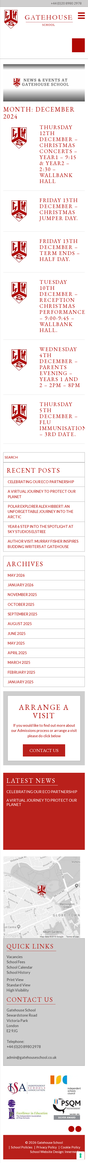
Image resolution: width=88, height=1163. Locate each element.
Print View (15, 979)
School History (18, 972)
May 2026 (16, 575)
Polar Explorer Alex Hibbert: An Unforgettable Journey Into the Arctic (40, 511)
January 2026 (21, 585)
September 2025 (22, 614)
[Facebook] (78, 1129)
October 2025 (21, 604)
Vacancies (15, 957)
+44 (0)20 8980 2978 (66, 3)
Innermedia (73, 1152)
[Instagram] (71, 1129)
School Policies (21, 1147)
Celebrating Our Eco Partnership (41, 481)
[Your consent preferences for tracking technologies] (80, 1155)
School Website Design (46, 1152)
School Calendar (20, 967)
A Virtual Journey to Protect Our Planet (41, 802)
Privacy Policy (46, 1147)
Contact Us (44, 750)
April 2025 (17, 653)
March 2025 (19, 662)
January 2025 (21, 682)
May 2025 (16, 643)
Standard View (18, 985)
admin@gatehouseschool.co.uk (32, 1057)
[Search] (78, 45)
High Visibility (18, 990)
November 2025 (22, 594)
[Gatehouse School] (38, 19)
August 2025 (20, 623)
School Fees (16, 962)
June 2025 (17, 633)
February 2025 (21, 672)
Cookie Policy (70, 1147)
